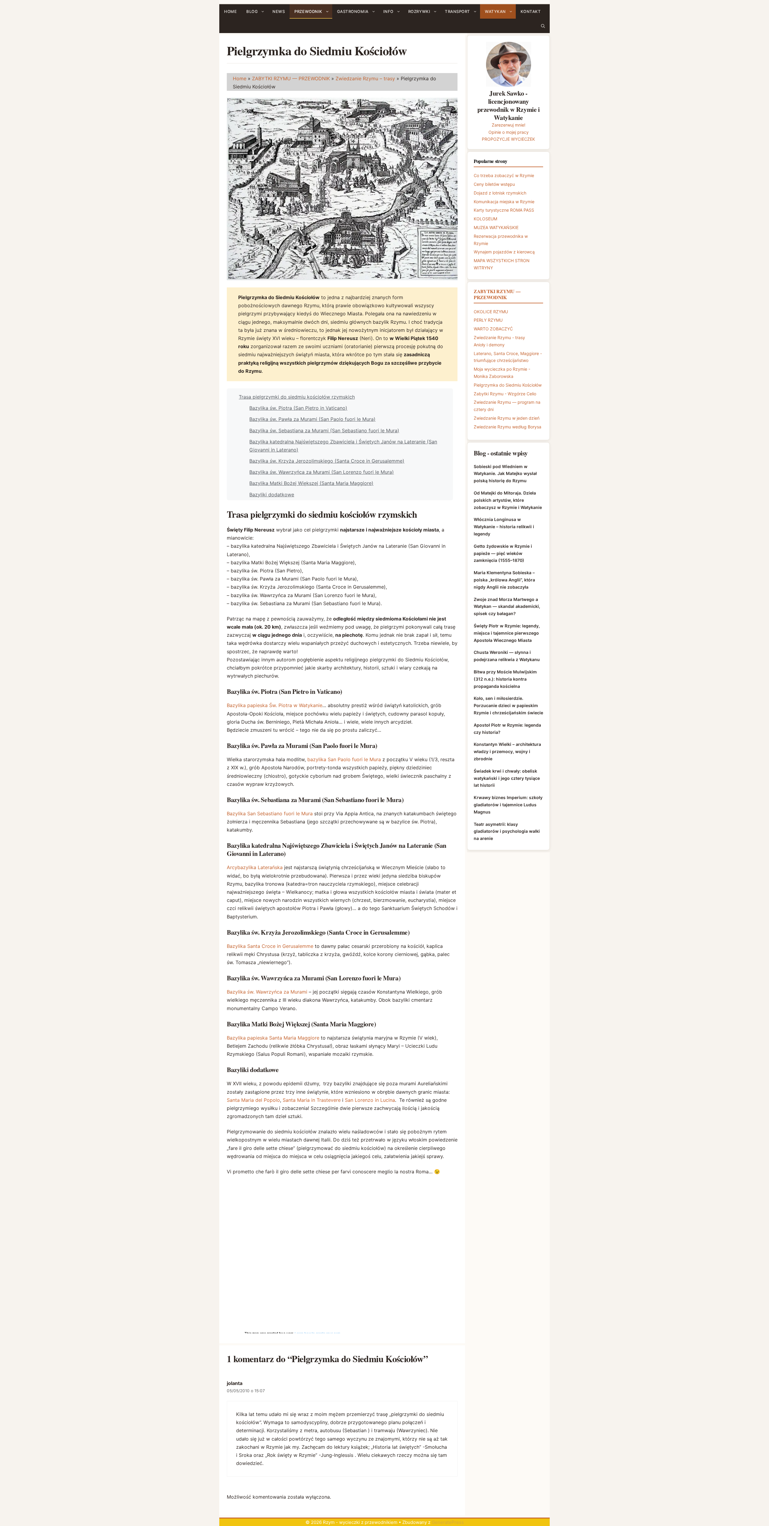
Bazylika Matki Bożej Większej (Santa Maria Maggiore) (311, 483)
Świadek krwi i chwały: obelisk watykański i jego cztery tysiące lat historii (507, 778)
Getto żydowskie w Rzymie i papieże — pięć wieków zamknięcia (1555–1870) (503, 553)
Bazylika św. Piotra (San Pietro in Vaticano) (298, 408)
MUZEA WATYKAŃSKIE (496, 227)
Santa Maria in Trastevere (312, 1100)
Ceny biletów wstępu (494, 184)
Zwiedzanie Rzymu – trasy (365, 78)
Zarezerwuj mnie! (508, 124)
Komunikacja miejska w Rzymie (504, 201)
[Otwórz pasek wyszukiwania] (543, 26)
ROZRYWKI (419, 11)
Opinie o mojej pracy (508, 132)
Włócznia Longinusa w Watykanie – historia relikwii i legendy (504, 526)
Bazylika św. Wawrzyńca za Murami (267, 992)
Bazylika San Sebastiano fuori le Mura (270, 813)
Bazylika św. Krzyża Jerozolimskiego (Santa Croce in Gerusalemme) (326, 461)
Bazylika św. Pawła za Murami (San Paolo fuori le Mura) (312, 419)
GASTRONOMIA (353, 11)
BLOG (252, 11)
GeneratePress (448, 1522)
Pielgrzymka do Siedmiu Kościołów (508, 385)
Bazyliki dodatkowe (271, 495)
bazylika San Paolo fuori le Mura (344, 759)
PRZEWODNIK (308, 11)
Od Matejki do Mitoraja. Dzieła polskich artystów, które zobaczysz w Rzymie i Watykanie (508, 500)
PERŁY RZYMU (488, 320)
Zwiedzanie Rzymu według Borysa (507, 426)
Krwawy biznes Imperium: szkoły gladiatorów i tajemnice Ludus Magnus (508, 804)
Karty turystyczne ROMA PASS (504, 210)
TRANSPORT (457, 11)
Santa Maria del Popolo (253, 1100)
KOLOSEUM (485, 218)
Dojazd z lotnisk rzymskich (500, 192)
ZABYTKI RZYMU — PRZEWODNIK (291, 78)
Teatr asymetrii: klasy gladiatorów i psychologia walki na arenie (507, 831)
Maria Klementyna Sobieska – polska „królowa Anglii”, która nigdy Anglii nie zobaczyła (504, 580)
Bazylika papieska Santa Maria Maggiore (273, 1038)
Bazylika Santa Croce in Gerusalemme (270, 946)
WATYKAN (495, 11)
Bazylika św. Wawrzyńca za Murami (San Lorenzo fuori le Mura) (321, 472)
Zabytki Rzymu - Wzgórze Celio (505, 393)
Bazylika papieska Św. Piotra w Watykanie (274, 705)
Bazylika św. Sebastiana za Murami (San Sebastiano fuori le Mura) (324, 430)
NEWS (278, 11)
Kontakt (531, 11)
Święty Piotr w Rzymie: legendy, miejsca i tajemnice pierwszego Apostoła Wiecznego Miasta (507, 633)
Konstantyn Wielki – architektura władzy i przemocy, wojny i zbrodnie (507, 751)
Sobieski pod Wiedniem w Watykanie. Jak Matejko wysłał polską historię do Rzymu (505, 473)
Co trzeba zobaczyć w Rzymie (504, 175)
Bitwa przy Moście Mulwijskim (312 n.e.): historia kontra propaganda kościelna (505, 679)
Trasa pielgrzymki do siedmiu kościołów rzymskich (297, 397)
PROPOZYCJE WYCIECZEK (508, 139)
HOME (230, 11)
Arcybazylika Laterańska (255, 867)
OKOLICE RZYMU (491, 311)
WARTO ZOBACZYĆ (493, 328)
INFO (388, 11)
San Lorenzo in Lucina (370, 1100)
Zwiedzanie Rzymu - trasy (499, 337)
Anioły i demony (489, 344)
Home (239, 78)
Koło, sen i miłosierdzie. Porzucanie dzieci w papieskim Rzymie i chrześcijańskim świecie (508, 705)
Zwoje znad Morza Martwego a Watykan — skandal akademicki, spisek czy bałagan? (507, 606)
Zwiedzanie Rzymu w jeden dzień (507, 418)
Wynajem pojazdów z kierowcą (504, 251)
